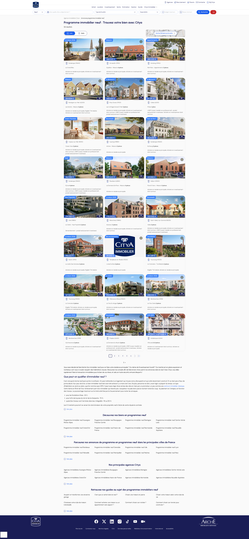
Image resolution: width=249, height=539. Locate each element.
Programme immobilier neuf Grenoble (107, 447)
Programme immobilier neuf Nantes (137, 453)
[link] (165, 33)
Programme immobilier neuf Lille (136, 447)
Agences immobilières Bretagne (136, 470)
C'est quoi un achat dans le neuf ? (106, 495)
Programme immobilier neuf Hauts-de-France (108, 429)
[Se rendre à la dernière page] (138, 355)
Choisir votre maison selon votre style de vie (170, 496)
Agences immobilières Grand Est (75, 478)
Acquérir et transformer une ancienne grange (77, 496)
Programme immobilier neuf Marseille (76, 453)
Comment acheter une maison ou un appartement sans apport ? (107, 504)
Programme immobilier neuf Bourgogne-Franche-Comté (108, 421)
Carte (82, 33)
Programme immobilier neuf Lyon (167, 447)
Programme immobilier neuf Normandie (138, 428)
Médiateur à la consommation (143, 528)
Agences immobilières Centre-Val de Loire (170, 470)
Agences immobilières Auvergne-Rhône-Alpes (77, 471)
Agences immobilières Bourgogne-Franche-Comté (106, 471)
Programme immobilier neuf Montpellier (108, 453)
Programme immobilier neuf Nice (167, 453)
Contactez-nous (90, 528)
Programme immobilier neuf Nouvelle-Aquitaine (169, 429)
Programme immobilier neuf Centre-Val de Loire (170, 421)
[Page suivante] (134, 355)
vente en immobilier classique (174, 386)
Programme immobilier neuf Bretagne (138, 420)
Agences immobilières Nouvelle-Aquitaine (170, 478)
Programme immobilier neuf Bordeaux (77, 447)
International (159, 528)
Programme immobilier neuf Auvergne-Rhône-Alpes (77, 421)
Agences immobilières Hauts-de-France (108, 478)
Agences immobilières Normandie (136, 478)
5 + (124, 362)
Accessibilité (169, 528)
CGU (113, 528)
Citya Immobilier (149, 7)
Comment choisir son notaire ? (135, 502)
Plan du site (79, 528)
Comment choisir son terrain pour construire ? (167, 504)
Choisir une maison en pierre (135, 495)
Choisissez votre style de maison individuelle (75, 504)
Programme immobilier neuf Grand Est (77, 428)
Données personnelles (124, 528)
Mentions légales (103, 528)
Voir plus (69, 409)
